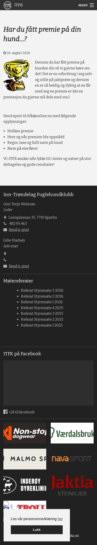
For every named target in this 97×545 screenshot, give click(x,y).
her (60, 519)
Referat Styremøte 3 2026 (42, 290)
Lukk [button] (37, 529)
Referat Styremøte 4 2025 (42, 308)
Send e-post (19, 229)
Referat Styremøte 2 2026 (42, 296)
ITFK (18, 5)
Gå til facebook (22, 412)
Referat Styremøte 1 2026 (42, 302)
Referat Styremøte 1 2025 (42, 325)
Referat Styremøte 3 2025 (42, 313)
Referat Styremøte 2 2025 (42, 319)
